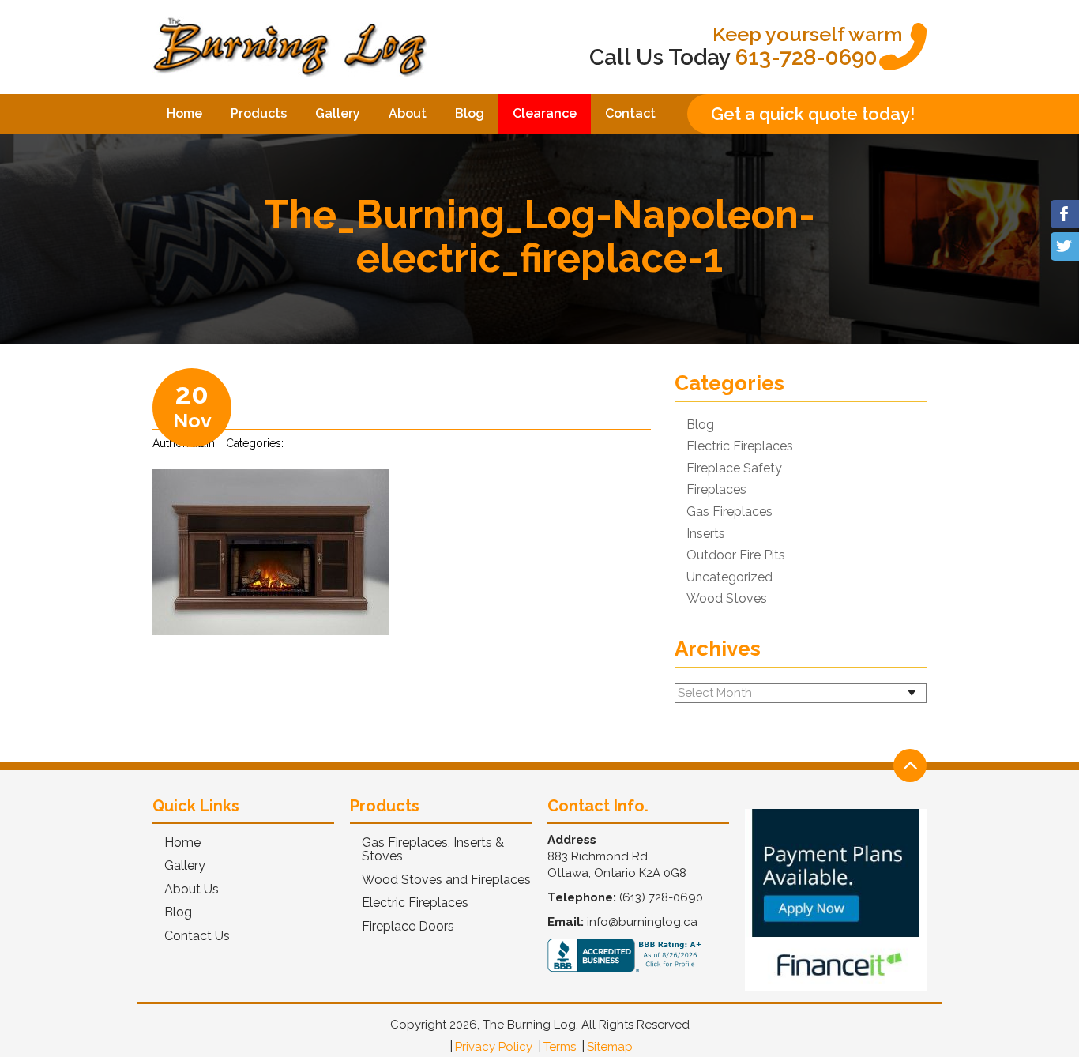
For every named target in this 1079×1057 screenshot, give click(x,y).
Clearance (545, 113)
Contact (630, 113)
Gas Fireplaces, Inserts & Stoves (433, 849)
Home (184, 113)
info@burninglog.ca (642, 922)
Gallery (337, 113)
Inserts (705, 534)
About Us (191, 889)
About (408, 113)
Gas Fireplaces (729, 512)
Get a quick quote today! (813, 113)
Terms (559, 1047)
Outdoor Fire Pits (735, 555)
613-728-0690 (806, 57)
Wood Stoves (726, 599)
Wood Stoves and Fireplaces (446, 880)
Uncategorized (729, 577)
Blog (469, 113)
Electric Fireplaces (739, 446)
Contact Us (197, 936)
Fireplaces (716, 490)
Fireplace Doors (408, 927)
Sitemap (610, 1047)
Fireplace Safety (734, 468)
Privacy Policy (493, 1047)
